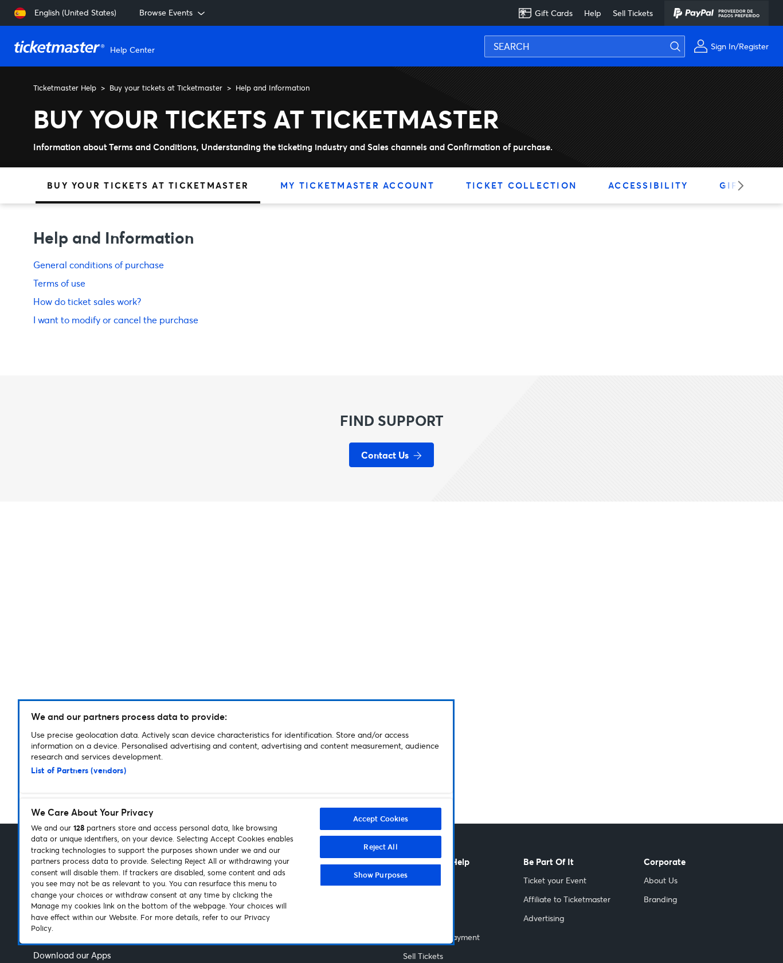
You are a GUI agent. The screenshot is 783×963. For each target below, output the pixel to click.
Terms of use (59, 283)
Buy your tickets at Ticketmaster (165, 88)
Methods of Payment (441, 936)
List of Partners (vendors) (78, 770)
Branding (660, 899)
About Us (661, 880)
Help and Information (273, 88)
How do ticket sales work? (87, 301)
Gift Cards (554, 12)
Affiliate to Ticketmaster (566, 899)
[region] (236, 822)
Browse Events (166, 12)
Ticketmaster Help (64, 88)
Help (592, 12)
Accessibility (648, 185)
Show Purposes (381, 875)
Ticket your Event (554, 880)
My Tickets (422, 899)
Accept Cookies (381, 818)
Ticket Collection (521, 185)
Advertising (543, 918)
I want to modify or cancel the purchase (115, 320)
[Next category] (737, 185)
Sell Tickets (633, 12)
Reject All (380, 846)
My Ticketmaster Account (357, 185)
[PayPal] (716, 13)
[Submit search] (682, 46)
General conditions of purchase (98, 265)
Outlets (416, 918)
